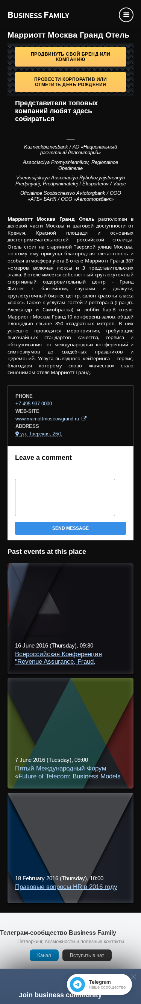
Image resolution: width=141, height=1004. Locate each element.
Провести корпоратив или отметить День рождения (70, 82)
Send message (70, 528)
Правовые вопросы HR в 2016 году (66, 886)
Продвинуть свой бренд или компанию (71, 57)
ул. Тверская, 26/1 (41, 434)
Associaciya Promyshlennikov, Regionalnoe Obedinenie (70, 165)
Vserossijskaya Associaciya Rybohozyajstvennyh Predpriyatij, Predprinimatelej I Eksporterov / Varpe (70, 181)
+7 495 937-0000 (33, 403)
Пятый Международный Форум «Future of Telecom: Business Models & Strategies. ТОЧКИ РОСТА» (68, 776)
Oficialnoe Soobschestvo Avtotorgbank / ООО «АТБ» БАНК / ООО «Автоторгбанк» (70, 196)
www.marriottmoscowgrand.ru (47, 419)
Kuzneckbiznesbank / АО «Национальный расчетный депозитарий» (70, 150)
